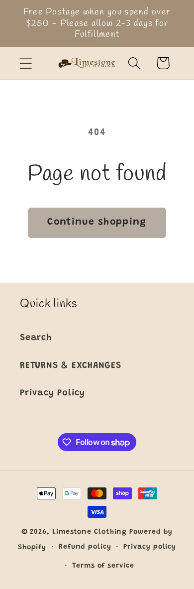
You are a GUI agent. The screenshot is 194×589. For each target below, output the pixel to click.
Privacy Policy (52, 393)
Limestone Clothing (89, 532)
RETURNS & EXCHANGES (70, 365)
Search (36, 338)
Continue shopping (96, 222)
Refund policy (85, 547)
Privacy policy (149, 547)
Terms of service (103, 566)
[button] (25, 63)
